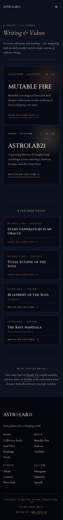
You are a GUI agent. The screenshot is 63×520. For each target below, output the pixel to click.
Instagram (40, 471)
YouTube (28, 379)
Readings (8, 451)
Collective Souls (12, 440)
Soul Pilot (9, 446)
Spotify (38, 482)
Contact (8, 477)
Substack (39, 477)
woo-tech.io (39, 512)
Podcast (38, 446)
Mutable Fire (32, 375)
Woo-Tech (9, 482)
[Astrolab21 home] (12, 6)
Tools (6, 457)
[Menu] (56, 6)
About (7, 471)
